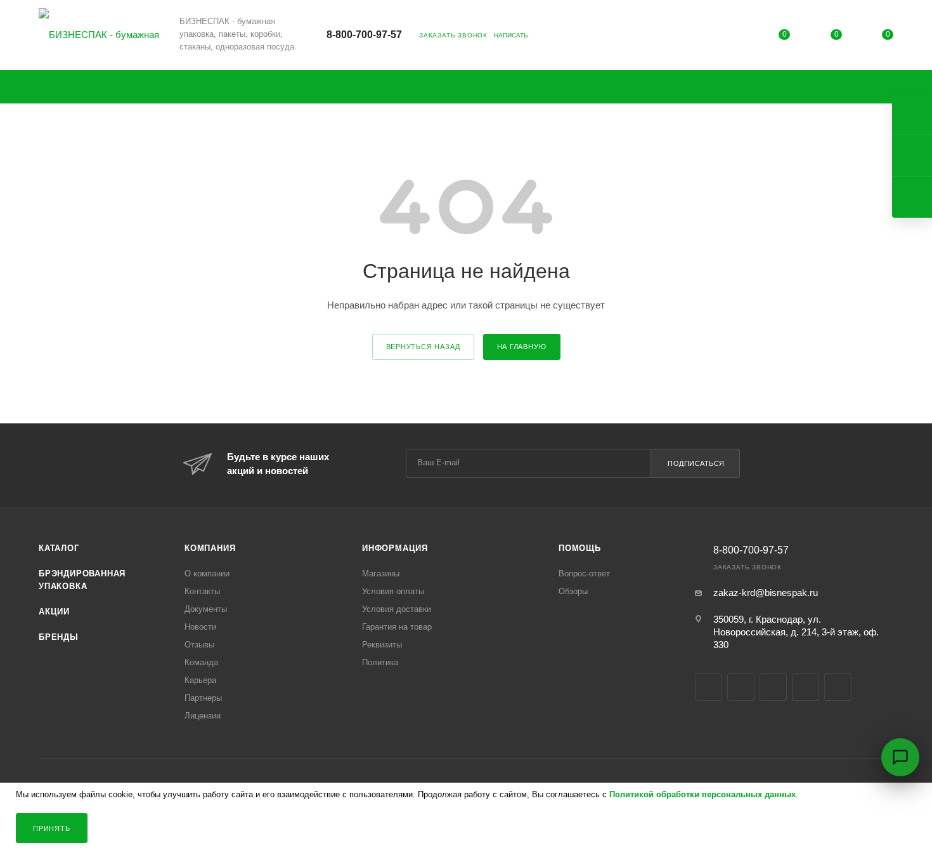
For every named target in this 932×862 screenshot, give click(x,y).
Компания (209, 548)
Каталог (59, 548)
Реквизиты (382, 644)
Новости (200, 627)
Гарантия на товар (397, 627)
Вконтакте (708, 687)
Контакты (202, 591)
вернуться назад (423, 346)
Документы (205, 609)
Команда (201, 662)
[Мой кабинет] (733, 36)
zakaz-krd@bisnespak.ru (765, 592)
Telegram (740, 687)
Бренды (59, 637)
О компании (207, 573)
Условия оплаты (393, 591)
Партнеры (203, 698)
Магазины (380, 573)
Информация (395, 548)
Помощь (580, 548)
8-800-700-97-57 (364, 34)
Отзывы (199, 644)
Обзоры (573, 591)
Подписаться (696, 463)
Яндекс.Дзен (837, 687)
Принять (51, 828)
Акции (54, 611)
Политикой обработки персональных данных (702, 794)
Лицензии (202, 715)
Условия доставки (396, 609)
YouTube (773, 687)
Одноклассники (805, 687)
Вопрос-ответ (584, 573)
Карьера (200, 680)
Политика (380, 662)
